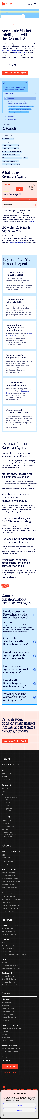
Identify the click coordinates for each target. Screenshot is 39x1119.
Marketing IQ (6, 820)
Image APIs (7, 811)
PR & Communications (10, 888)
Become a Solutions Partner (12, 1049)
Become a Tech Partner (10, 1052)
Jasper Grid (6, 791)
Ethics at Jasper (7, 1041)
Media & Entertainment (10, 908)
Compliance (6, 1038)
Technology (6, 902)
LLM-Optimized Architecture (12, 1029)
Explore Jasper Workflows (11, 968)
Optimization (6, 773)
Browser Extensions (9, 1017)
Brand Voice (6, 50)
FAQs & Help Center (9, 979)
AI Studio (5, 788)
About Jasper (6, 1002)
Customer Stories (8, 945)
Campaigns (6, 864)
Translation (6, 780)
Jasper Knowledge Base (17, 243)
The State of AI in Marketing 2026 (14, 954)
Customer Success (8, 982)
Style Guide (15, 50)
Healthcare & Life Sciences (11, 899)
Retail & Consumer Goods (11, 905)
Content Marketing (8, 876)
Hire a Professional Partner (11, 985)
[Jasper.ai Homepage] (7, 4)
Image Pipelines (7, 803)
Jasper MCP (8, 809)
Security (5, 1032)
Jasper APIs (6, 806)
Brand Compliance (8, 931)
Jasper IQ (31, 222)
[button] (19, 205)
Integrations (6, 1020)
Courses (5, 962)
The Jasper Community (10, 965)
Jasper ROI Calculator (10, 934)
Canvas (4, 794)
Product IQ (5, 823)
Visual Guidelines (10, 834)
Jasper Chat (8, 799)
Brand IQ (5, 829)
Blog (3, 942)
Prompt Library (7, 951)
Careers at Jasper (8, 1008)
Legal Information (8, 1011)
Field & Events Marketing (11, 882)
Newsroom (5, 1005)
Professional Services (9, 911)
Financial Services (8, 896)
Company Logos (7, 1014)
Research (5, 777)
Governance (6, 1035)
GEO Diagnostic (7, 928)
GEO (3, 855)
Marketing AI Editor (11, 797)
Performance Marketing (10, 879)
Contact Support (8, 976)
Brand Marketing (8, 885)
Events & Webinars (8, 948)
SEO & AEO (6, 858)
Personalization (7, 861)
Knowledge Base (19, 53)
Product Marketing (8, 873)
